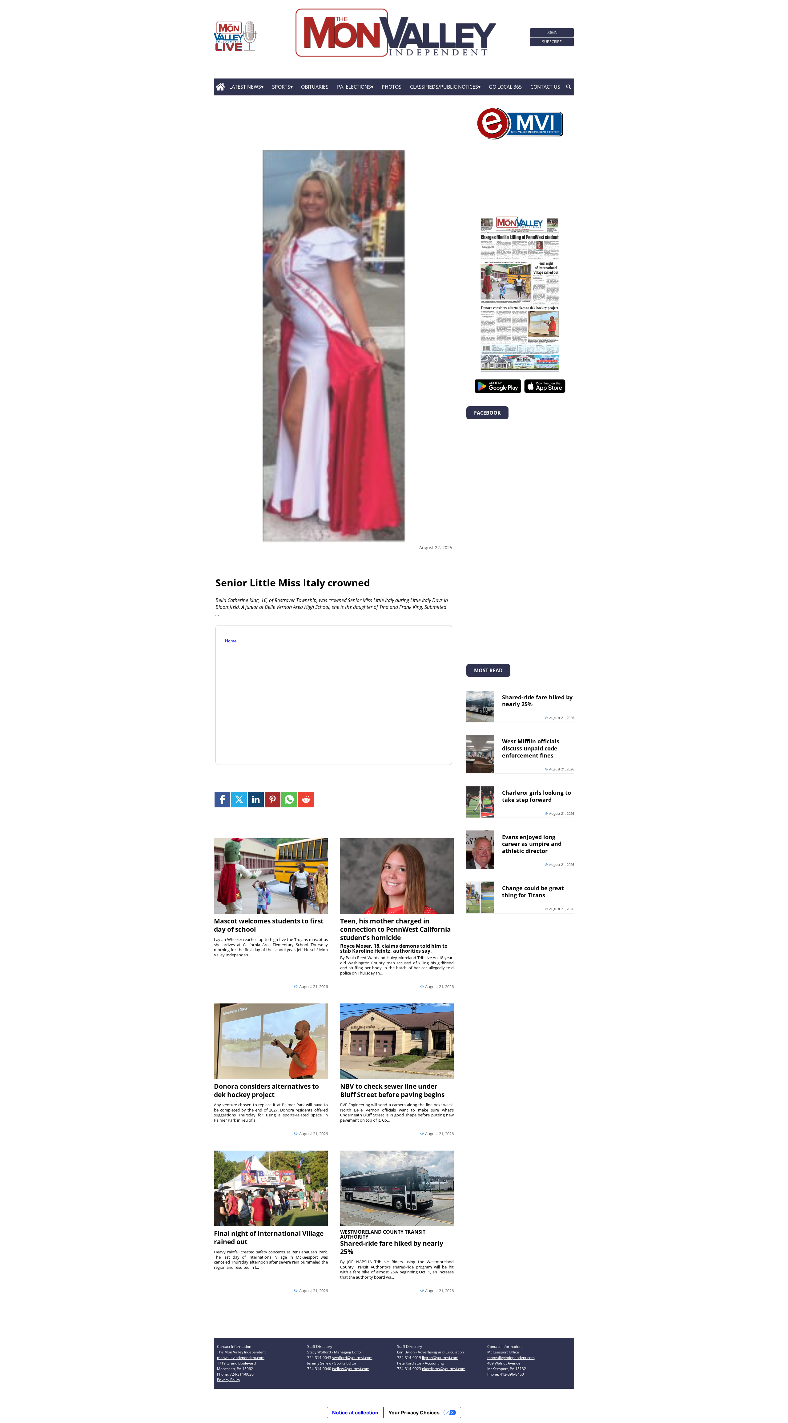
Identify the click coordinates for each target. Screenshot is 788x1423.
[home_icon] (220, 87)
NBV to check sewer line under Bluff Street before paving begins (392, 1090)
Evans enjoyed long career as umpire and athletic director (531, 844)
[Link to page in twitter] (239, 799)
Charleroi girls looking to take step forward (536, 796)
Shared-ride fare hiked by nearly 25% (391, 1247)
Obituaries (314, 86)
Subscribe (552, 41)
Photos (391, 86)
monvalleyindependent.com (240, 1357)
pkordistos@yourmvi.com (443, 1368)
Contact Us (545, 86)
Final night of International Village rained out (269, 1237)
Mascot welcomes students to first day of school (269, 925)
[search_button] (568, 87)
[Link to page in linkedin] (255, 799)
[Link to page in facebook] (222, 799)
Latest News (245, 86)
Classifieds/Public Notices (444, 86)
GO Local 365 (505, 86)
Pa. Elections (354, 86)
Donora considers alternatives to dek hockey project (266, 1090)
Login (551, 32)
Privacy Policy (228, 1379)
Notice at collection (355, 1412)
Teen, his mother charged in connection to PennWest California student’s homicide (395, 929)
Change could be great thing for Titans (533, 891)
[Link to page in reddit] (306, 799)
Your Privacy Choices (414, 1412)
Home (231, 641)
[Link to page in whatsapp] (289, 799)
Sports (281, 86)
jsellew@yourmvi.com (350, 1368)
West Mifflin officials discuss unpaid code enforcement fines (530, 748)
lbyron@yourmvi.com (440, 1357)
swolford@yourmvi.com (352, 1357)
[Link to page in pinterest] (272, 799)
